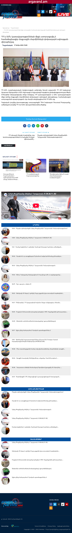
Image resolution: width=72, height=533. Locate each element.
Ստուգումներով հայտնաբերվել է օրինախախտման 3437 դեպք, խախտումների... (10, 176)
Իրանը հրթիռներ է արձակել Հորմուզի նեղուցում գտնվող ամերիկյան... (37, 247)
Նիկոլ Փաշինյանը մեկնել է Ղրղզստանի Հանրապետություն (33, 265)
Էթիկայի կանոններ (63, 526)
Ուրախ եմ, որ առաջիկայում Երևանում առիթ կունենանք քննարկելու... (37, 256)
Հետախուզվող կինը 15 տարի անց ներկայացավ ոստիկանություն (59, 175)
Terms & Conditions (40, 526)
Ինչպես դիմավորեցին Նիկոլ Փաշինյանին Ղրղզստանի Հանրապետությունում (52, 136)
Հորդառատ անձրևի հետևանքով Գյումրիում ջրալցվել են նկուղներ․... (37, 367)
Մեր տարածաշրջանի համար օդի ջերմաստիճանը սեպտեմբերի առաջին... (38, 349)
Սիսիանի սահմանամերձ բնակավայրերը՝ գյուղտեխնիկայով (34, 321)
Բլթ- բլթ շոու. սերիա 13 (21, 284)
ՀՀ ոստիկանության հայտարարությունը (32, 175)
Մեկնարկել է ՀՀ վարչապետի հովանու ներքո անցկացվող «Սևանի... (36, 302)
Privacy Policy (52, 526)
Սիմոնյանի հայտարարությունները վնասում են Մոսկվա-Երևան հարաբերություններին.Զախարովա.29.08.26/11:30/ (35, 340)
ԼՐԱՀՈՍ (36, 225)
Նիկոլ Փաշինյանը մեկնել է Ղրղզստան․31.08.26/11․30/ (32, 238)
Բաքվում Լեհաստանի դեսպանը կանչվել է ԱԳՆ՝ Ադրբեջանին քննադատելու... (39, 312)
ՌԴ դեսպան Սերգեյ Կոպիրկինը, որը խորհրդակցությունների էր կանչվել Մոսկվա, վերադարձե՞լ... (19, 137)
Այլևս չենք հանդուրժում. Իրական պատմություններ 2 (31, 330)
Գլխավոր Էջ (6, 28)
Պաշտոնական (15, 28)
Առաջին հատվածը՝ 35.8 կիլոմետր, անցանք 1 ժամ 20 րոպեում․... (35, 358)
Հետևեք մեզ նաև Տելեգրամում (36, 119)
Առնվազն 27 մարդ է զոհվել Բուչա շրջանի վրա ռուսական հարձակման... (38, 293)
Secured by (5, 526)
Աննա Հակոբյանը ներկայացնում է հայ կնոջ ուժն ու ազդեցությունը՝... (36, 275)
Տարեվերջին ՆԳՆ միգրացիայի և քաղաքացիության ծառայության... (36, 377)
